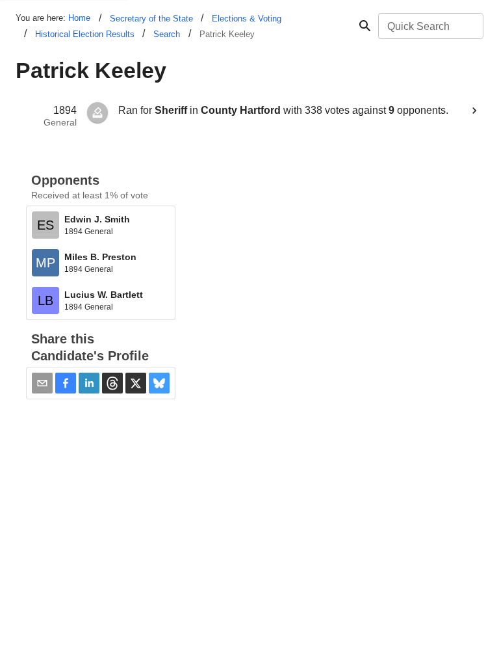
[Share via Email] (42, 383)
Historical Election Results (84, 34)
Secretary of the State (151, 18)
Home (79, 18)
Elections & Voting (246, 18)
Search (166, 34)
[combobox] (430, 26)
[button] (65, 383)
